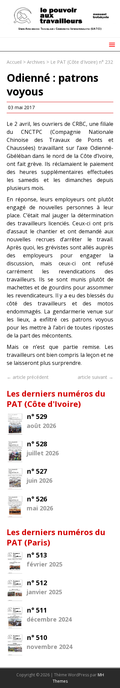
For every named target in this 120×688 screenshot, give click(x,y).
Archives (36, 62)
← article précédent (28, 377)
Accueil (14, 62)
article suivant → (95, 377)
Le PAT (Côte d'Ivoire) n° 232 (81, 62)
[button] (110, 44)
